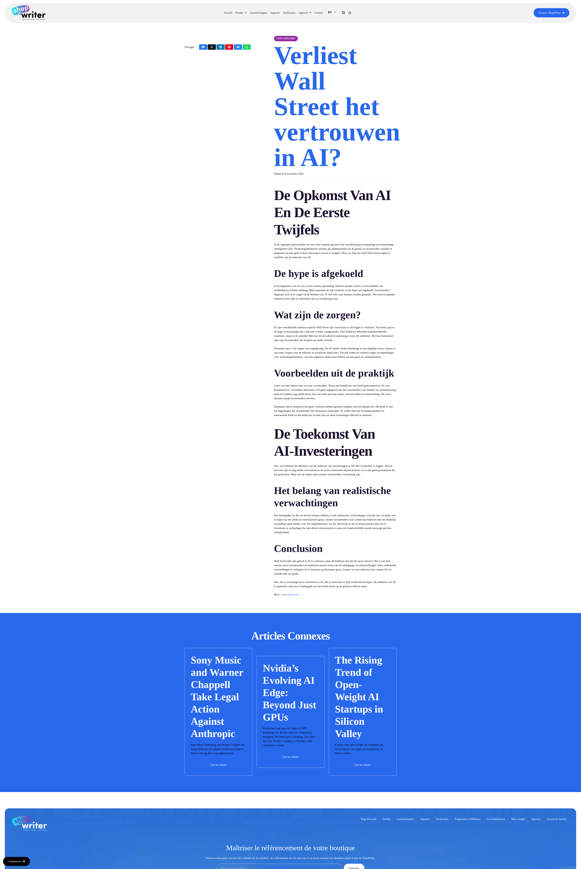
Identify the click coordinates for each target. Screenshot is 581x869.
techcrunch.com (290, 594)
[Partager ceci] (203, 47)
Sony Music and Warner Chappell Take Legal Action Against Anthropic (217, 696)
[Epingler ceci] (229, 47)
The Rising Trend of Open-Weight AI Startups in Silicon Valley (359, 696)
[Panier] (343, 13)
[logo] (29, 12)
